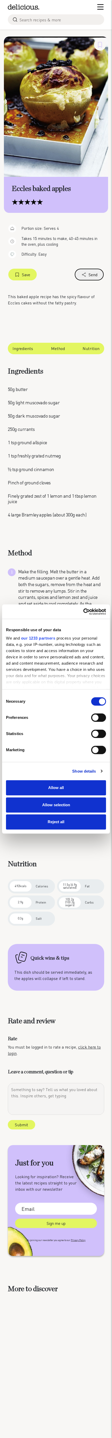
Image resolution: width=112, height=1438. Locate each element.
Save (26, 274)
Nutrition (91, 348)
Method (58, 348)
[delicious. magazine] (23, 7)
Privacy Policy (78, 1240)
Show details (84, 771)
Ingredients (23, 348)
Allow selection (56, 805)
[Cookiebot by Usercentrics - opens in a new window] (83, 611)
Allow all (56, 787)
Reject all (56, 822)
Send (93, 274)
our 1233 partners (38, 638)
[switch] (98, 717)
